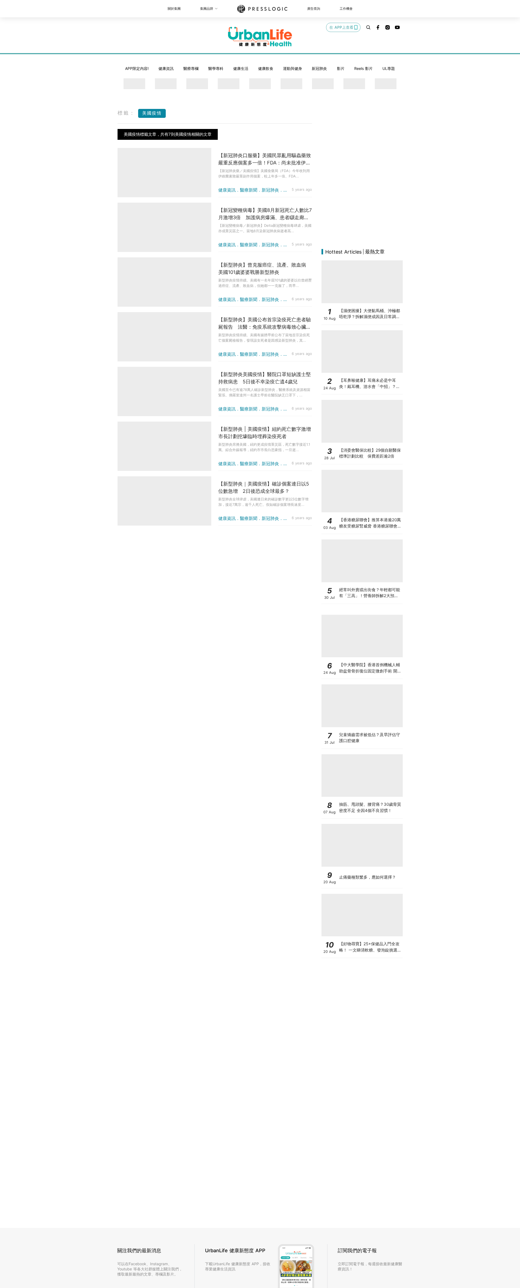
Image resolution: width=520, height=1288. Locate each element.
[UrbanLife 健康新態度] (260, 36)
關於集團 (174, 9)
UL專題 (388, 68)
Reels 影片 (363, 68)
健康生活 (240, 68)
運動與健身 (292, 68)
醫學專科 (215, 68)
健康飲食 (265, 68)
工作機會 (346, 9)
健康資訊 (166, 68)
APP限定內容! (137, 68)
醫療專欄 (191, 68)
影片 (340, 68)
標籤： (126, 113)
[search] (368, 27)
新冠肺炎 (319, 68)
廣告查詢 (313, 9)
